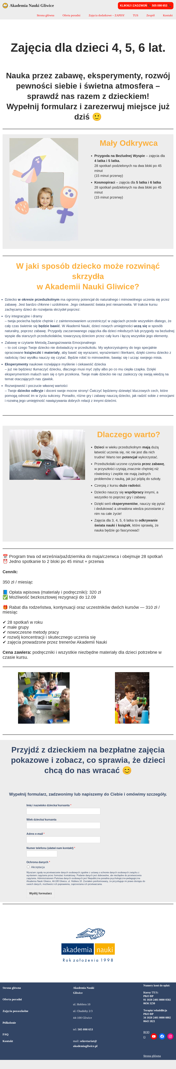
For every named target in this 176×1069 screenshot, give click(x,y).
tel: (83, 1029)
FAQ (5, 1034)
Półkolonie (9, 1022)
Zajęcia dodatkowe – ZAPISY (107, 15)
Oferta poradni (71, 15)
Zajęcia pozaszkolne (15, 1011)
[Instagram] (170, 1036)
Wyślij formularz (40, 893)
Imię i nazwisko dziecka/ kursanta (48, 805)
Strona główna (45, 15)
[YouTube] (154, 1036)
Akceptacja (38, 867)
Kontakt (168, 15)
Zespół (150, 15)
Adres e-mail (35, 833)
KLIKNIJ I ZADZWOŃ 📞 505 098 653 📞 (145, 5)
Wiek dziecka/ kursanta (41, 819)
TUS (135, 15)
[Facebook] (162, 1036)
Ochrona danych (38, 862)
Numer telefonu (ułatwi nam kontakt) (50, 848)
